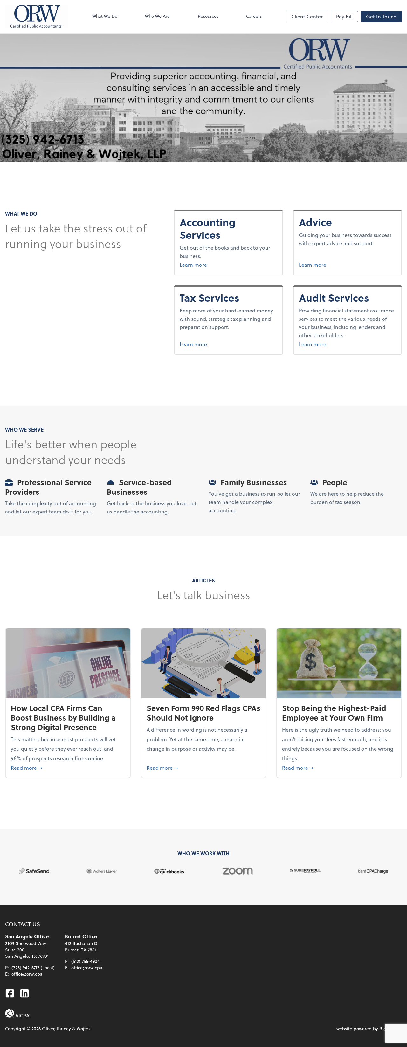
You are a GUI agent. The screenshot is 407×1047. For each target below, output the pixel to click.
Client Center (307, 16)
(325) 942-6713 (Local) (33, 967)
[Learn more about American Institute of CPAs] (17, 1013)
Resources (208, 16)
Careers (254, 16)
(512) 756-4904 (85, 961)
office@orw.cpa (27, 973)
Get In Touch (381, 16)
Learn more (210, 264)
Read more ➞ (68, 767)
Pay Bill (344, 16)
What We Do (104, 16)
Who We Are (157, 16)
